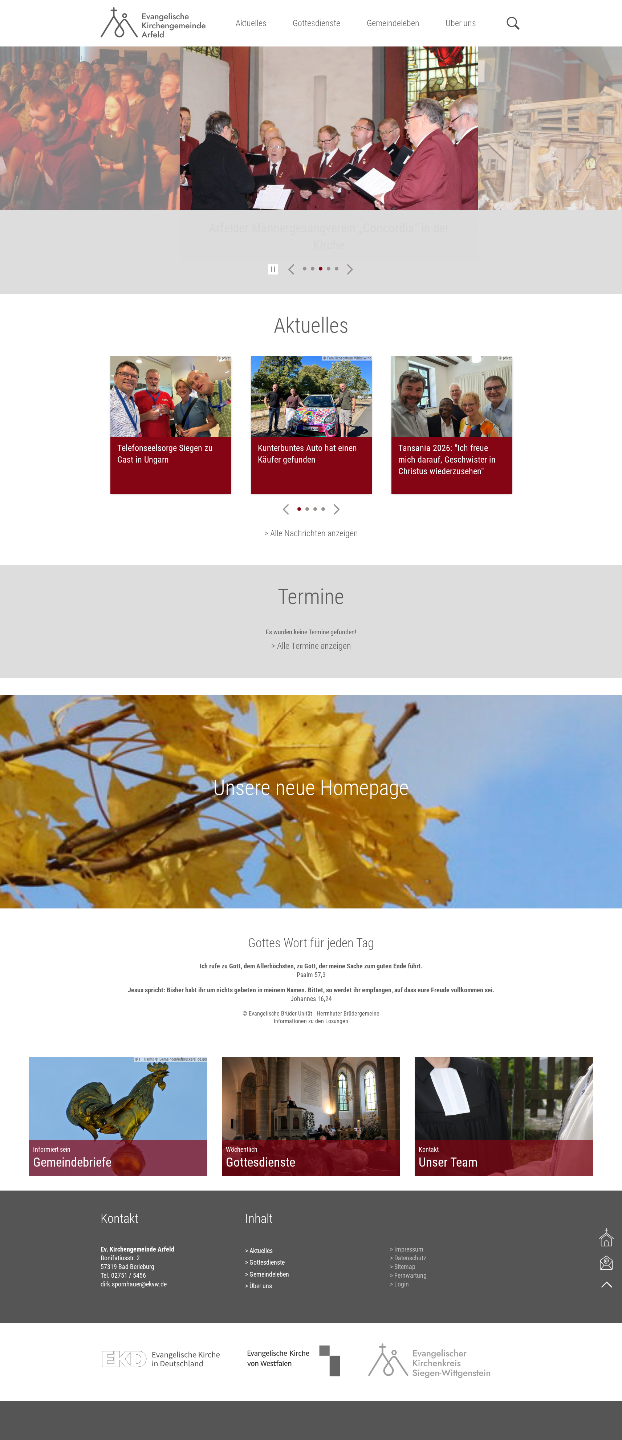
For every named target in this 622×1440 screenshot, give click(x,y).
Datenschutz (410, 1258)
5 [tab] (336, 268)
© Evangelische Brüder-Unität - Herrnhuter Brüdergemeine (311, 1013)
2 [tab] (312, 268)
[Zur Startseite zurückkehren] (153, 9)
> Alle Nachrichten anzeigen (311, 533)
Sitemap (404, 1266)
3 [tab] (320, 268)
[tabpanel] (311, 153)
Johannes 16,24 (311, 998)
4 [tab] (328, 268)
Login (401, 1284)
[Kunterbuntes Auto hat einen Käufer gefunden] (311, 396)
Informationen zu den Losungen (311, 1021)
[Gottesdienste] (606, 1237)
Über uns (461, 23)
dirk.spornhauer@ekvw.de (134, 1284)
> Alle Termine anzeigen (311, 646)
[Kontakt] (606, 1262)
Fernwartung (410, 1275)
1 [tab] (304, 268)
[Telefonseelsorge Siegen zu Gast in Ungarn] (170, 396)
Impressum (408, 1249)
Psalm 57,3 (311, 975)
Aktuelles (251, 23)
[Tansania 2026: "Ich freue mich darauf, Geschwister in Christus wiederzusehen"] (451, 396)
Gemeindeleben (393, 23)
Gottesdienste (316, 23)
